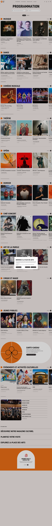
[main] (26, 263)
